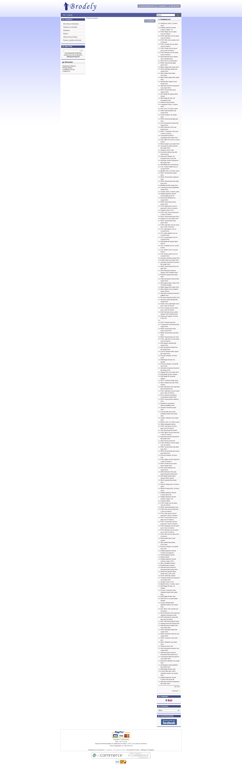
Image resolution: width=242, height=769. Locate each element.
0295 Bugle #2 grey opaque (169, 374)
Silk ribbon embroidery (71, 24)
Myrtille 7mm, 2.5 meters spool (170, 171)
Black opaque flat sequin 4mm (170, 67)
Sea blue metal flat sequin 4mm (170, 258)
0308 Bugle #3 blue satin (168, 669)
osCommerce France (133, 750)
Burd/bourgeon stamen (168, 565)
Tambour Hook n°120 (167, 582)
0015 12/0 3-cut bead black (169, 61)
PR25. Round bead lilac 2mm (169, 507)
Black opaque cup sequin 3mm (170, 144)
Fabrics (65, 34)
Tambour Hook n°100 (167, 150)
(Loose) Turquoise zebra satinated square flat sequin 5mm (169, 592)
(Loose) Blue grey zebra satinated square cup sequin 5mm (169, 673)
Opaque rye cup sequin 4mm (169, 218)
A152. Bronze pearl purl (168, 440)
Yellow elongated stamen (168, 424)
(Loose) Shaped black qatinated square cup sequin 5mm (169, 605)
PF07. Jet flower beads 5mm (169, 380)
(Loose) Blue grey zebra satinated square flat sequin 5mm (169, 414)
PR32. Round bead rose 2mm (170, 337)
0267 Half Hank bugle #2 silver (170, 621)
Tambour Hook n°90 (167, 646)
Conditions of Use (69, 69)
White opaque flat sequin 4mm (170, 287)
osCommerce (100, 750)
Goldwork (66, 30)
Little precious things (70, 37)
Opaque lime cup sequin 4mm (170, 372)
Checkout (175, 691)
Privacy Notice (67, 68)
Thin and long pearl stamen (169, 430)
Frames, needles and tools (72, 40)
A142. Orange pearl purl (168, 322)
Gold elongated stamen (168, 555)
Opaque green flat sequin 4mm (170, 623)
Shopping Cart (165, 19)
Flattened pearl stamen (168, 102)
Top (64, 15)
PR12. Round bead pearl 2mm (170, 216)
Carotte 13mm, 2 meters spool (170, 191)
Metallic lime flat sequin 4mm (169, 185)
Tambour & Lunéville (70, 27)
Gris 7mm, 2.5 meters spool (169, 108)
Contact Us (66, 71)
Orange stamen (165, 501)
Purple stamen (165, 557)
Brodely (126, 739)
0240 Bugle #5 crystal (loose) (169, 164)
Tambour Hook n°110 (167, 210)
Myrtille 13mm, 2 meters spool (170, 584)
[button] (147, 6)
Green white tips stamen (168, 575)
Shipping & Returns (69, 66)
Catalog (69, 15)
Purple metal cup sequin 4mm (170, 260)
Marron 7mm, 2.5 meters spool (170, 422)
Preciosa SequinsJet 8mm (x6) (170, 297)
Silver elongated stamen (168, 563)
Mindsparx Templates (147, 750)
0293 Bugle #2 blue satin (168, 596)
